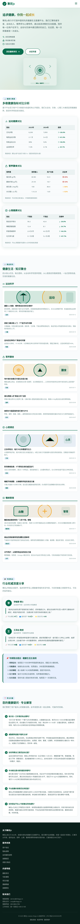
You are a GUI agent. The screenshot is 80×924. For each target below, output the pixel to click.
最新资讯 (5, 873)
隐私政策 (5, 851)
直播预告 (5, 888)
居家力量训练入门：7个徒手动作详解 (18, 323)
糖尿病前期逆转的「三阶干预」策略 (17, 520)
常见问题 (5, 881)
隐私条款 (33, 920)
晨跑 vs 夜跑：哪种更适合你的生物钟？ (19, 306)
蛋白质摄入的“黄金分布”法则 (15, 396)
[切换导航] (76, 4)
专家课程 (5, 877)
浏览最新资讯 (11, 51)
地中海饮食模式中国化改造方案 (16, 379)
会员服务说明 (7, 855)
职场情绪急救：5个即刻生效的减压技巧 (19, 467)
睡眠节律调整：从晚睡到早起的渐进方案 (19, 481)
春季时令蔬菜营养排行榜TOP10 (16, 411)
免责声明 (40, 920)
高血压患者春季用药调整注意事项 (16, 537)
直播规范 (5, 858)
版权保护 (47, 920)
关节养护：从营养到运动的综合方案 (17, 552)
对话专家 (32, 51)
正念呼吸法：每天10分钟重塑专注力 (17, 449)
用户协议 (5, 847)
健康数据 (5, 884)
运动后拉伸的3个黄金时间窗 (14, 340)
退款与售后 (6, 862)
